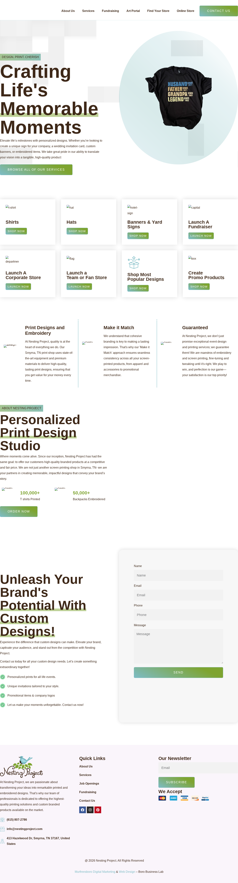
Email (137, 585)
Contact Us (87, 800)
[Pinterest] (97, 810)
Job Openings (89, 783)
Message (140, 625)
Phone (138, 605)
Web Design (127, 871)
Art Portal (133, 10)
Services (88, 10)
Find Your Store (158, 10)
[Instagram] (90, 810)
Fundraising (110, 10)
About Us (68, 10)
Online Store (185, 10)
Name (138, 566)
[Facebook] (82, 810)
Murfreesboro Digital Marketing (95, 871)
